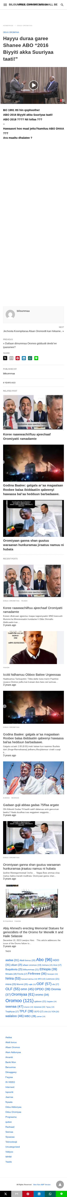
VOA (55, 1012)
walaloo (14, 1016)
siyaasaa (39, 1007)
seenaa (14, 1006)
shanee (28, 1007)
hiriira (13, 978)
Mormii (22, 984)
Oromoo (19, 1000)
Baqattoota (13, 969)
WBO (30, 1016)
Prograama (11, 1117)
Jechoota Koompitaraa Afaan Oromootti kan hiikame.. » (33, 330)
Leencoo (52, 979)
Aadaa (6, 798)
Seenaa (15, 798)
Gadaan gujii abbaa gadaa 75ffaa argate (31, 805)
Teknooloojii (11, 1142)
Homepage (8, 25)
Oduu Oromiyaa (24, 25)
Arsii (57, 965)
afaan (16, 965)
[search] (62, 5)
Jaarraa (9, 1097)
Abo (44, 959)
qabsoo (40, 1001)
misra (10, 984)
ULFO (38, 1011)
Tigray (50, 1007)
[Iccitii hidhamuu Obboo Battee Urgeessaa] (33, 647)
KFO (41, 979)
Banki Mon (10, 1062)
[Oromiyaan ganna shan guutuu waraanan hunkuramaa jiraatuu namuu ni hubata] (33, 518)
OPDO (42, 989)
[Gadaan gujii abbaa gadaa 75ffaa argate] (33, 777)
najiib (32, 984)
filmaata (11, 974)
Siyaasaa (8, 921)
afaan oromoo (32, 965)
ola (55, 984)
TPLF (26, 1011)
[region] (33, 15)
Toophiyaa (12, 1011)
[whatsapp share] (30, 358)
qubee (8, 1122)
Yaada (24, 601)
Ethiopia (48, 969)
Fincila (22, 974)
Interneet (9, 1087)
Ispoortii (9, 1092)
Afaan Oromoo (12, 1047)
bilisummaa (31, 969)
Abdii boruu (28, 960)
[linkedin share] (24, 358)
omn (27, 989)
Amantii (9, 1057)
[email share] (11, 358)
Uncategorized (12, 1147)
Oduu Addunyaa (13, 1107)
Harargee (52, 974)
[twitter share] (5, 358)
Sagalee (52, 1001)
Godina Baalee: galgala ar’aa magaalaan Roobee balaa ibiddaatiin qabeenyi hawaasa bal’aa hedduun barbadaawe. (33, 490)
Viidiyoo (9, 1152)
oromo (42, 994)
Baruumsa (10, 1067)
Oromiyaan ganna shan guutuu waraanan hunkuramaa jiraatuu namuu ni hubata (33, 545)
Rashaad (9, 1127)
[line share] (36, 358)
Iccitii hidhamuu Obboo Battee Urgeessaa (32, 674)
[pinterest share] (18, 358)
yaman (41, 1016)
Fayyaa (9, 1077)
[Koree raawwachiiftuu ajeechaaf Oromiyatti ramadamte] (33, 412)
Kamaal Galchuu (29, 979)
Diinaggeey (11, 1072)
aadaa (12, 960)
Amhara (47, 965)
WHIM (8, 1156)
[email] (16, 1194)
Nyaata (8, 1102)
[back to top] (60, 1184)
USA (47, 1012)
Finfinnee (37, 973)
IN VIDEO (10, 1082)
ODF (44, 984)
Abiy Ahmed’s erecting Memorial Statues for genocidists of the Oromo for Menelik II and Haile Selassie (33, 932)
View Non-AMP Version (41, 1184)
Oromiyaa (23, 994)
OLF (12, 989)
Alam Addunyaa (13, 1052)
